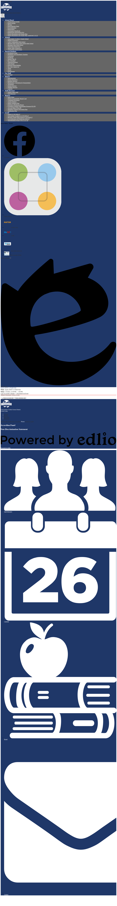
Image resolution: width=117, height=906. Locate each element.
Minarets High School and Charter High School (20, 43)
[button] (9, 20)
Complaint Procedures (14, 100)
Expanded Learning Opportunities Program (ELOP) (22, 106)
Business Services (12, 81)
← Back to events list (7, 398)
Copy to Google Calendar (8, 393)
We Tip (6, 414)
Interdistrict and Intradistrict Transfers (18, 54)
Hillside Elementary (13, 40)
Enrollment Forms (12, 53)
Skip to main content (6, 1)
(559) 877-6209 (29, 421)
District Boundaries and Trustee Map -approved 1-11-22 (23, 35)
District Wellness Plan (13, 103)
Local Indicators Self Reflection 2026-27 (19, 119)
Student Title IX (12, 59)
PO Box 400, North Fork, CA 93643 (11, 421)
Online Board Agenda (13, 21)
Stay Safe (6, 417)
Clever (9, 70)
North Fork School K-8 (14, 46)
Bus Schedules (12, 60)
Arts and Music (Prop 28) (14, 108)
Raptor (6, 415)
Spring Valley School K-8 (14, 48)
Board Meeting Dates (13, 26)
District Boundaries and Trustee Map (17, 34)
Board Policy (11, 29)
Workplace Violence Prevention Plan (17, 109)
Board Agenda (11, 23)
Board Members (12, 28)
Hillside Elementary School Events (10, 395)
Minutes (10, 24)
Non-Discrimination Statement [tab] (14, 429)
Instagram (6, 418)
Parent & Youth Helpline (14, 65)
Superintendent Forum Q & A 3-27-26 (18, 120)
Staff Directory (12, 94)
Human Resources (12, 79)
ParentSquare (11, 71)
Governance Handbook (14, 31)
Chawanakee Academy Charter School (18, 39)
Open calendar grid (20, 398)
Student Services (12, 86)
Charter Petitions (12, 102)
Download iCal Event (22, 393)
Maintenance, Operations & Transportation (19, 83)
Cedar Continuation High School (16, 42)
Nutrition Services (12, 87)
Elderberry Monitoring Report (16, 105)
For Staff (10, 75)
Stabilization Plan (12, 111)
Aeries (9, 68)
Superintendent (12, 78)
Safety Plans (11, 97)
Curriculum (11, 56)
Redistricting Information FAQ (16, 32)
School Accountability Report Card (17, 98)
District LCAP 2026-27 (14, 114)
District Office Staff (13, 92)
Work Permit (11, 64)
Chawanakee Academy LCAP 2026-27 (18, 116)
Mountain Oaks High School (15, 45)
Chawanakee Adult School (15, 49)
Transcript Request (13, 62)
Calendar (10, 89)
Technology (11, 84)
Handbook (10, 57)
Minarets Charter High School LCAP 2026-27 (20, 117)
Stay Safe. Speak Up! (13, 67)
